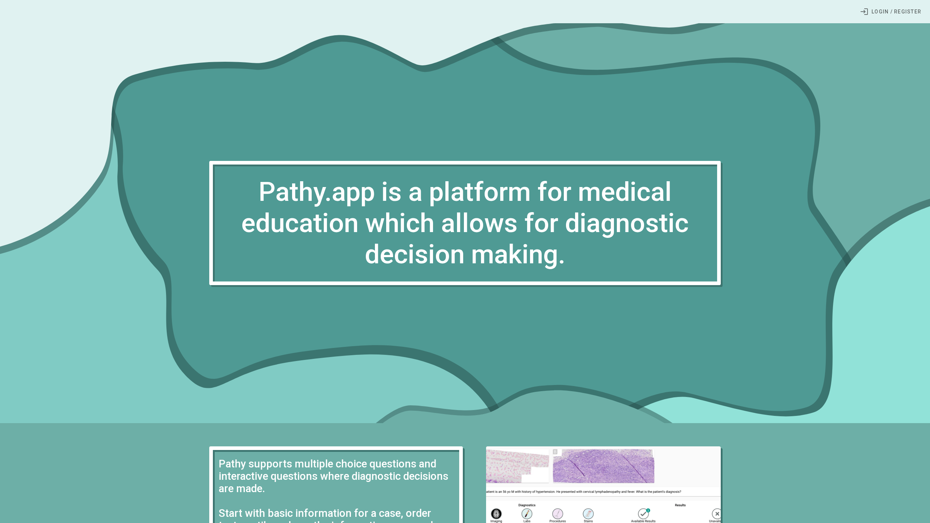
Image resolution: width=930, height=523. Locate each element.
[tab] (890, 11)
